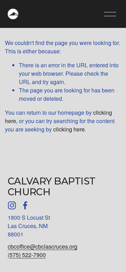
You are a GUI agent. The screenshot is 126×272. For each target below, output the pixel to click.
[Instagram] (12, 205)
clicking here (69, 129)
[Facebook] (25, 205)
